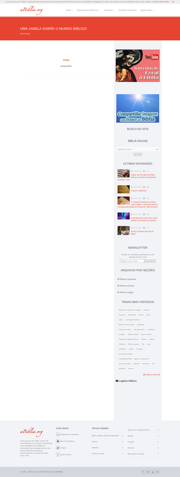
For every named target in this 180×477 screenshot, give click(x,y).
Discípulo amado (126, 354)
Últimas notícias (126, 285)
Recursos (108, 10)
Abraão (136, 363)
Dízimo (146, 310)
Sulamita (151, 329)
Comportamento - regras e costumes (134, 359)
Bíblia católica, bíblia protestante (105, 435)
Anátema (140, 324)
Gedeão (122, 344)
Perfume (145, 363)
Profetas (139, 349)
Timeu (141, 315)
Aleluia (144, 339)
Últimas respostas (127, 279)
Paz (143, 344)
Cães (148, 315)
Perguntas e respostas (87, 10)
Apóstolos (132, 315)
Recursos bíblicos (67, 441)
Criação (131, 442)
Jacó (148, 344)
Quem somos (146, 10)
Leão (121, 320)
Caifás (131, 349)
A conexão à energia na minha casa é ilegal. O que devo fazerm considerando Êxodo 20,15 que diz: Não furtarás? (138, 204)
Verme (130, 368)
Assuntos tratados (128, 10)
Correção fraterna (132, 320)
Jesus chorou (146, 334)
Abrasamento (139, 329)
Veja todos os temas (136, 454)
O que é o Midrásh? (139, 190)
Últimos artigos (126, 292)
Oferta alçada (133, 344)
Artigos (63, 448)
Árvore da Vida (125, 363)
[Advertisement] (66, 97)
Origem (122, 334)
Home (68, 10)
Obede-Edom (133, 334)
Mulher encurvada (126, 324)
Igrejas (130, 436)
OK (173, 1)
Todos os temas (152, 374)
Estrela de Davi (125, 329)
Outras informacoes (161, 1)
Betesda (122, 368)
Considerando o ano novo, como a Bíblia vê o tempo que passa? (144, 219)
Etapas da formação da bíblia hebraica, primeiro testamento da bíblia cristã (137, 177)
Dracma (122, 315)
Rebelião (122, 349)
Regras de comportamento (139, 430)
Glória (151, 339)
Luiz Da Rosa (57, 472)
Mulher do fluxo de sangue (130, 310)
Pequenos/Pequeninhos (128, 339)
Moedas (95, 447)
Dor (153, 363)
